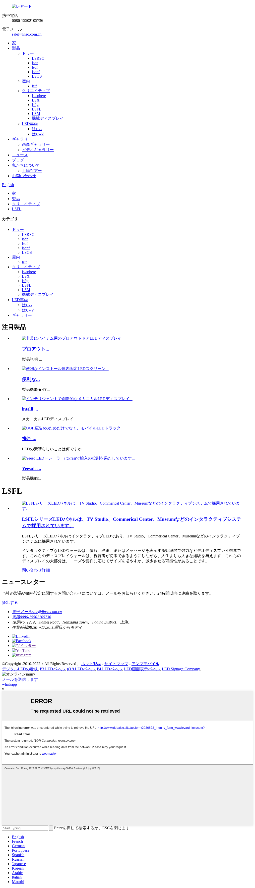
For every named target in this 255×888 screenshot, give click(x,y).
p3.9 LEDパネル (81, 669)
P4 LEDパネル (109, 669)
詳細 (46, 570)
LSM (36, 113)
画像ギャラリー (36, 144)
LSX (36, 100)
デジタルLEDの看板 (20, 669)
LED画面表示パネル (142, 669)
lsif (34, 86)
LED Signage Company (181, 669)
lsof (35, 67)
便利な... (31, 379)
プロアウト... (35, 349)
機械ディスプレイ (48, 118)
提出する (10, 602)
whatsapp (9, 684)
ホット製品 (91, 664)
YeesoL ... (31, 468)
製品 (16, 48)
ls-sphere (39, 96)
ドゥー (28, 53)
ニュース (20, 155)
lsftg (35, 105)
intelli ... (30, 409)
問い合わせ (32, 570)
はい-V (38, 134)
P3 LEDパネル (52, 669)
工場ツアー (32, 170)
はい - (37, 129)
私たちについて (26, 165)
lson (35, 63)
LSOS (37, 76)
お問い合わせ (24, 176)
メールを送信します (20, 679)
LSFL (36, 109)
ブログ (18, 160)
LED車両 (30, 123)
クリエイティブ (36, 91)
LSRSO (38, 58)
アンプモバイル (145, 664)
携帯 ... (29, 438)
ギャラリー (22, 139)
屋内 (26, 81)
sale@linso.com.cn (27, 34)
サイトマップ (116, 664)
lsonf (36, 72)
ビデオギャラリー (38, 150)
